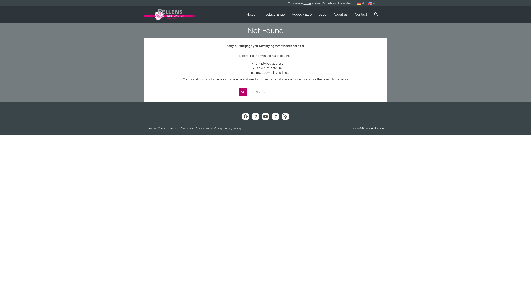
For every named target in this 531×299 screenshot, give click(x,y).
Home (307, 3)
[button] (228, 128)
